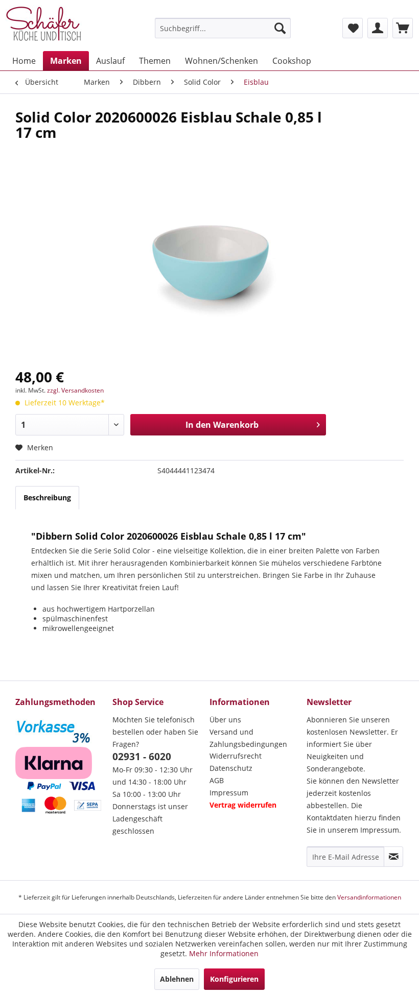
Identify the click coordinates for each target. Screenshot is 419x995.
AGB (217, 780)
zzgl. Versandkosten (75, 390)
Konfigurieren (234, 979)
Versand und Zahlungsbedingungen (248, 738)
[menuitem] (223, 28)
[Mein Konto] (377, 28)
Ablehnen (177, 979)
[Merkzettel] (352, 28)
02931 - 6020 (141, 756)
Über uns (225, 719)
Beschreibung (47, 497)
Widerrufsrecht (236, 756)
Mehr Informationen (224, 953)
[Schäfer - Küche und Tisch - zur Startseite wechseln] (43, 25)
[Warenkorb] (402, 28)
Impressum (229, 792)
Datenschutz (231, 768)
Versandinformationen (369, 897)
